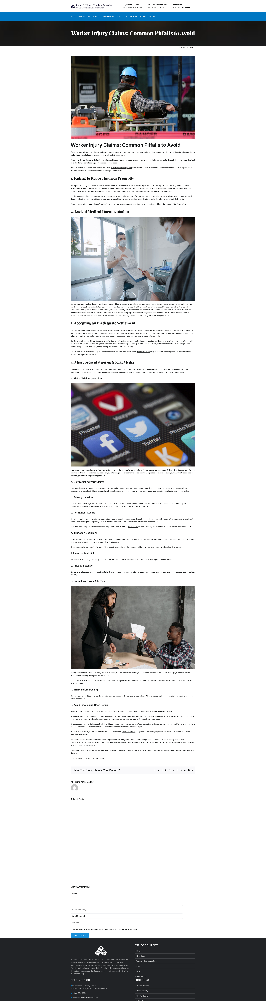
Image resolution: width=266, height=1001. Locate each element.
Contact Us (141, 976)
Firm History (141, 956)
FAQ (138, 971)
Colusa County (142, 986)
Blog (138, 966)
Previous (184, 47)
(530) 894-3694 (132, 4)
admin (75, 758)
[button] (154, 16)
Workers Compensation (146, 961)
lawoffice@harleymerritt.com (132, 7)
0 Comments (101, 758)
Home (138, 951)
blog (94, 758)
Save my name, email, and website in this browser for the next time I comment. (106, 929)
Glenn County (142, 991)
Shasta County (142, 996)
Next (192, 47)
